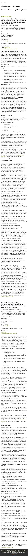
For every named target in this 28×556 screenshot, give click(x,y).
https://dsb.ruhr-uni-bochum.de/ (8, 48)
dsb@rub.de (7, 47)
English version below (6, 16)
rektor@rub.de (7, 41)
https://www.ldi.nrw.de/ (6, 296)
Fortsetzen (14, 554)
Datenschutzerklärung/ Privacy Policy (18, 553)
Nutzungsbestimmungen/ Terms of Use (9, 552)
